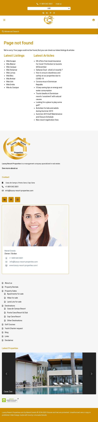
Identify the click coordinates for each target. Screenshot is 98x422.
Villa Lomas (10, 73)
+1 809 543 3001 (46, 4)
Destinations (10, 306)
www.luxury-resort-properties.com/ (23, 265)
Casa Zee (8, 391)
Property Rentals (11, 287)
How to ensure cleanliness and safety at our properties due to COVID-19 (48, 76)
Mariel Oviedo (10, 251)
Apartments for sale (15, 294)
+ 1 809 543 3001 (16, 258)
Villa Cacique (11, 67)
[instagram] (54, 13)
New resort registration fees (47, 120)
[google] (43, 13)
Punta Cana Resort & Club (17, 313)
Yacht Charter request (14, 328)
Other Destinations (14, 320)
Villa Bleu (9, 76)
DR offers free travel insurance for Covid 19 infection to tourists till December (49, 64)
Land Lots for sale (14, 302)
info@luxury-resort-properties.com (19, 191)
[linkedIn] (47, 13)
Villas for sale (12, 298)
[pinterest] (51, 13)
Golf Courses (10, 324)
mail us (59, 4)
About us (8, 283)
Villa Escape (11, 61)
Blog (6, 332)
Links (7, 336)
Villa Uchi (9, 82)
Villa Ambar (10, 79)
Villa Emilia (10, 85)
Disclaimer (9, 340)
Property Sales (11, 291)
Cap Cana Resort (14, 317)
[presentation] (6, 373)
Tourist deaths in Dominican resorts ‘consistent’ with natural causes (48, 96)
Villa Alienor (11, 64)
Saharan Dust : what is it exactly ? (49, 70)
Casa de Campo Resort (16, 309)
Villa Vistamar (11, 70)
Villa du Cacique (12, 87)
